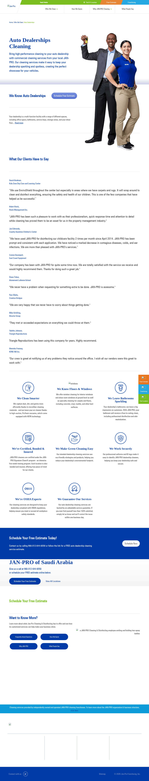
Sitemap (102, 774)
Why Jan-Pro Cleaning (61, 741)
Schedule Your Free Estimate (25, 581)
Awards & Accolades (93, 745)
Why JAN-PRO (23, 646)
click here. (75, 710)
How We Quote (77, 9)
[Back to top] (142, 774)
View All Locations (53, 581)
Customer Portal (124, 754)
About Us (89, 741)
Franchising (132, 2)
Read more (19, 123)
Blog (88, 749)
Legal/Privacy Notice (125, 749)
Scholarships (91, 754)
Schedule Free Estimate (64, 95)
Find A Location (91, 2)
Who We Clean (50, 9)
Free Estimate (111, 2)
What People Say (128, 9)
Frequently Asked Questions (23, 637)
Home (11, 22)
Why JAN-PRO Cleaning (101, 9)
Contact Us (122, 741)
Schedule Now (131, 543)
